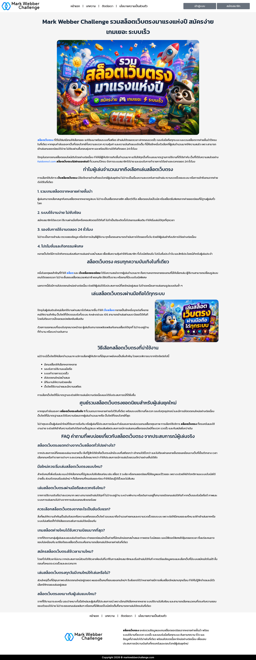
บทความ (91, 6)
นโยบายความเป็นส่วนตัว (133, 6)
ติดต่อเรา (107, 6)
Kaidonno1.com (46, 161)
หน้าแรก (75, 6)
